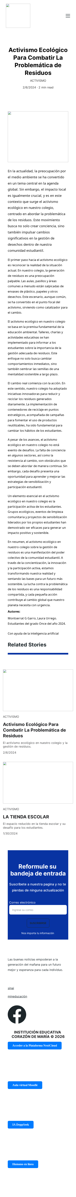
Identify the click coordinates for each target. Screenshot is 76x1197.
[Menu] (68, 15)
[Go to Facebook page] (17, 1014)
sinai (11, 988)
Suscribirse (38, 923)
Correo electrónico (22, 902)
